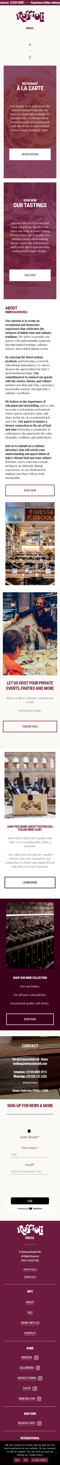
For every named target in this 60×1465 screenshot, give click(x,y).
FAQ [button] (30, 1312)
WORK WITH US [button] (30, 1323)
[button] (30, 154)
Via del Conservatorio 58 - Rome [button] (30, 1059)
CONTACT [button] (30, 1333)
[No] (56, 1453)
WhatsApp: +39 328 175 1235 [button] (30, 1076)
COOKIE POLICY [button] (30, 1277)
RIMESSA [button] (26, 1357)
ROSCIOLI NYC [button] (26, 1423)
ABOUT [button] (30, 1302)
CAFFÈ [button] (27, 1388)
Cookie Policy (39, 1460)
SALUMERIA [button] (27, 1368)
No (25, 1460)
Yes (17, 1460)
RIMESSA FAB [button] (26, 1399)
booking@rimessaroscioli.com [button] (30, 1063)
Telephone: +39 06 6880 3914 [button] (30, 1071)
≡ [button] (30, 44)
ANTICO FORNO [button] (26, 1378)
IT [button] (30, 56)
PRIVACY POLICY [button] (30, 1269)
